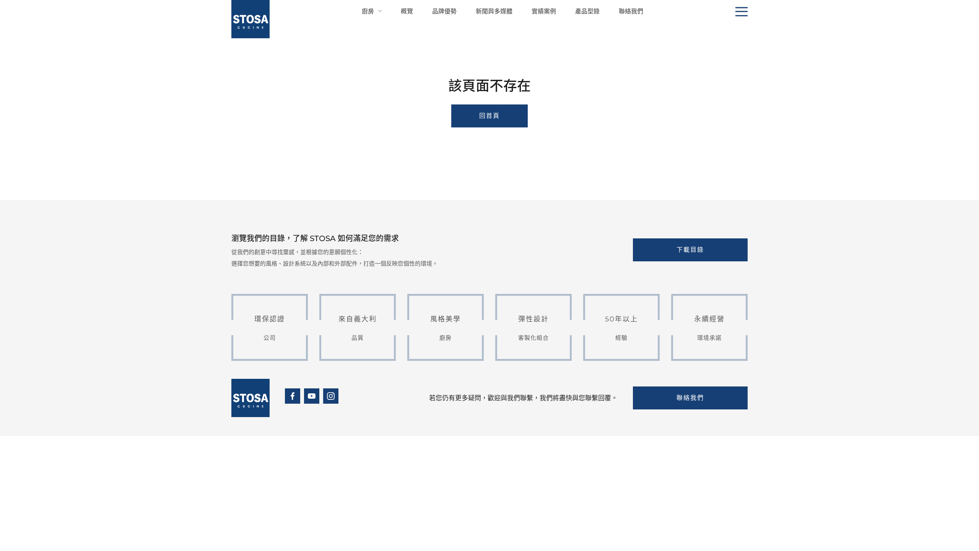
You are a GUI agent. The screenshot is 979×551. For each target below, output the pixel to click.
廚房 (368, 10)
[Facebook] (292, 396)
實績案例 (544, 10)
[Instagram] (330, 396)
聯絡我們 (631, 10)
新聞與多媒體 (494, 10)
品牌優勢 (444, 10)
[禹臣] (250, 19)
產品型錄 (587, 10)
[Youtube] (311, 396)
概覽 (407, 10)
